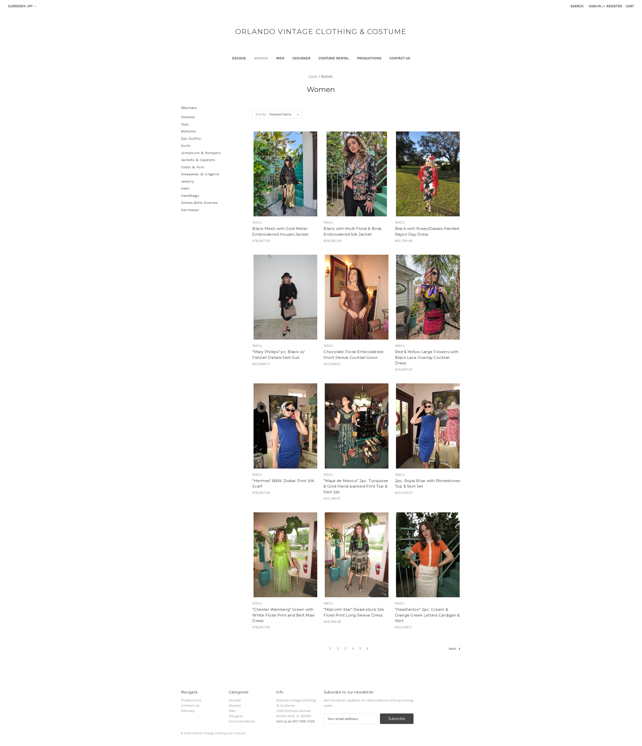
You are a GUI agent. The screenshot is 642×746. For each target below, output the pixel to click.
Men (280, 58)
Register (614, 6)
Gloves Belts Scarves (199, 202)
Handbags (190, 195)
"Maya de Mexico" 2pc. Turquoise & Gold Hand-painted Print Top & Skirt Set (356, 486)
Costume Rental (333, 58)
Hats (185, 188)
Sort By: (261, 114)
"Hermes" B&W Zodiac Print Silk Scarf (283, 483)
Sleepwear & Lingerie (200, 174)
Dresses (188, 117)
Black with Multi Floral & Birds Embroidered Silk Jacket (352, 231)
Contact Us (399, 58)
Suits (185, 145)
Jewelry (187, 181)
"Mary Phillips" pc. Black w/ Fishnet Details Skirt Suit (278, 354)
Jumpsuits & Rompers (201, 153)
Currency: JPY (20, 6)
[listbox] (285, 114)
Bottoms (188, 131)
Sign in (595, 6)
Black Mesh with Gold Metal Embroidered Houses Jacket (280, 231)
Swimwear (190, 210)
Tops (185, 124)
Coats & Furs (192, 167)
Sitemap (188, 711)
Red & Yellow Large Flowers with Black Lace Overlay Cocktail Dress (427, 357)
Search (577, 6)
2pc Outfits (191, 138)
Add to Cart (285, 178)
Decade (239, 58)
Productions (369, 58)
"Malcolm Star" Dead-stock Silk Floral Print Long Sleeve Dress (354, 612)
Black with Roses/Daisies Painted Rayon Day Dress (427, 231)
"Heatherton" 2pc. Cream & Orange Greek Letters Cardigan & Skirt (427, 615)
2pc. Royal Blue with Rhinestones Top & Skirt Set (427, 483)
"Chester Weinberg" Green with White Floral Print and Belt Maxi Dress (283, 615)
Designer (301, 58)
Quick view (285, 170)
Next (453, 649)
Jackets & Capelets (198, 160)
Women (261, 58)
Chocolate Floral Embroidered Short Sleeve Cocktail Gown (353, 354)
